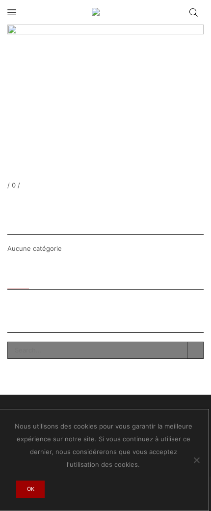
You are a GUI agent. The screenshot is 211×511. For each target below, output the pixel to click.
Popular (49, 277)
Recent (18, 277)
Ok (30, 488)
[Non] (196, 460)
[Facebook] (9, 202)
